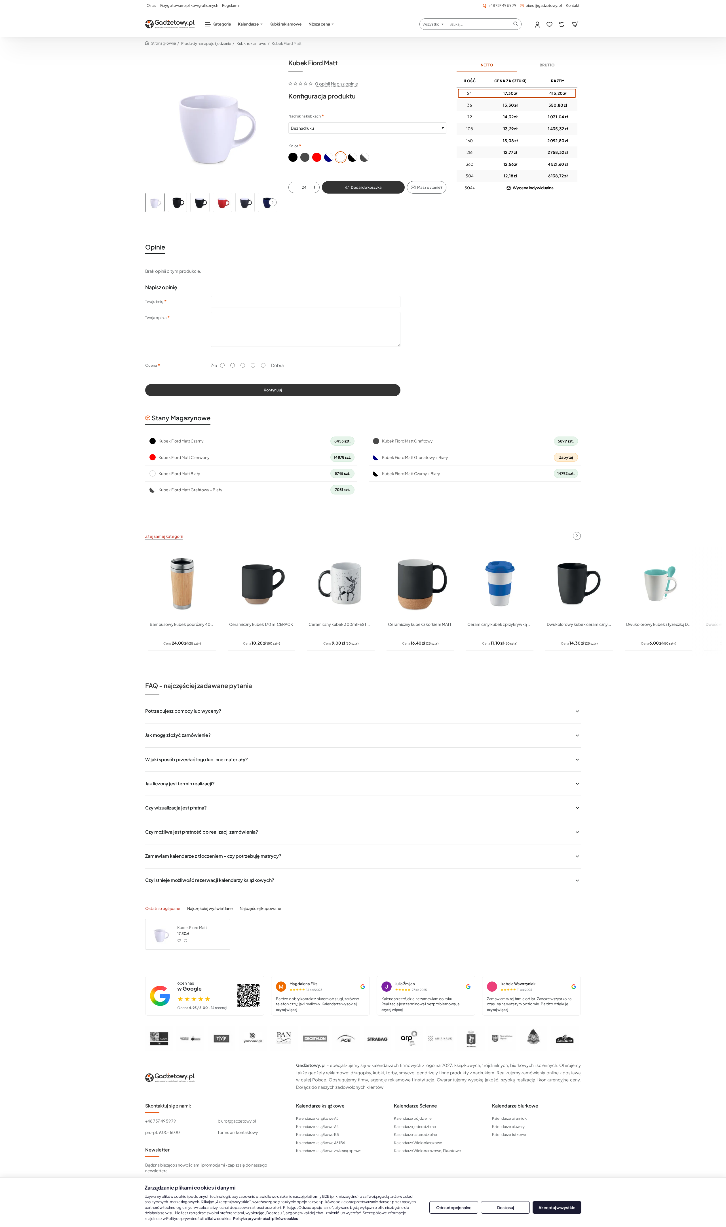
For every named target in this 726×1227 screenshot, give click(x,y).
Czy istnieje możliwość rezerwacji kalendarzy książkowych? (209, 880)
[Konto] (538, 24)
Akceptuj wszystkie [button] (557, 1207)
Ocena (151, 365)
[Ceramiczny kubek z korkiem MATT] (420, 583)
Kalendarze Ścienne (415, 1106)
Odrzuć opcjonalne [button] (454, 1207)
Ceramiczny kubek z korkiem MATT (419, 624)
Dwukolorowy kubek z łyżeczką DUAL (658, 624)
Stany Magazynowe (181, 418)
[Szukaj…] (515, 24)
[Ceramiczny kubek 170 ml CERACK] (261, 583)
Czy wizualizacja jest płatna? (176, 808)
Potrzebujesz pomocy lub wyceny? (183, 711)
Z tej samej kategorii (164, 536)
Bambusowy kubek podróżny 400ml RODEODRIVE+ (182, 624)
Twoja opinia (155, 317)
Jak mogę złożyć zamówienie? (178, 735)
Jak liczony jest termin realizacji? (180, 783)
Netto (487, 65)
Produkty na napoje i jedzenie (206, 43)
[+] (315, 187)
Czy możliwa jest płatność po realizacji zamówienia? (201, 832)
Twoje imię (154, 301)
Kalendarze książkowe (320, 1106)
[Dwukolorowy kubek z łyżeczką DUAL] (658, 583)
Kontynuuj (273, 390)
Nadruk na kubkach (304, 116)
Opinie (155, 247)
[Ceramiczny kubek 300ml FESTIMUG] (340, 583)
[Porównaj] (562, 24)
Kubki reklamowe (251, 43)
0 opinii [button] (322, 83)
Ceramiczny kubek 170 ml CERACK (261, 624)
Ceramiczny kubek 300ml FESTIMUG (341, 624)
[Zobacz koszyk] (575, 24)
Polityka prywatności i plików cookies (265, 1218)
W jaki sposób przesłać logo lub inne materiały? (196, 759)
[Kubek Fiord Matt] (160, 934)
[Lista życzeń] (550, 24)
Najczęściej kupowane (260, 908)
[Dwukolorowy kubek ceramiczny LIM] (579, 583)
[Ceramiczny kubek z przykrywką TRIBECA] (499, 583)
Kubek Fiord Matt (192, 927)
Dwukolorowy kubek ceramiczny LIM (579, 624)
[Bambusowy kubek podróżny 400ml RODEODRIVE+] (182, 583)
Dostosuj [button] (505, 1207)
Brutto (547, 65)
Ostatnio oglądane (162, 908)
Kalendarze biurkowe (515, 1106)
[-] (293, 187)
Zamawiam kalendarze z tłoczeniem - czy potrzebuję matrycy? (213, 856)
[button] (273, 202)
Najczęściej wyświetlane (210, 908)
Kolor (293, 146)
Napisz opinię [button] (344, 83)
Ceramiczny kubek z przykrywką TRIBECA (499, 624)
